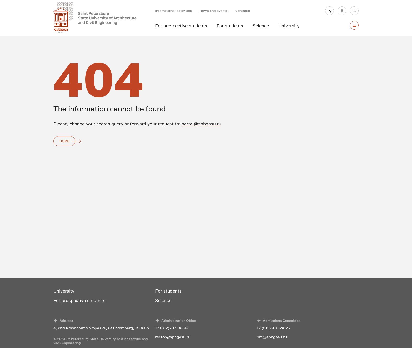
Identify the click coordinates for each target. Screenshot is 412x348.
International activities (173, 11)
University (288, 25)
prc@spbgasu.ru (272, 336)
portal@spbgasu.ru (201, 123)
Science (261, 25)
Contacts (242, 11)
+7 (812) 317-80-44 (172, 327)
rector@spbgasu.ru (173, 336)
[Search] (354, 10)
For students (230, 25)
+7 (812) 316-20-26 (273, 327)
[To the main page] (104, 18)
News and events (214, 11)
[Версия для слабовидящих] (342, 10)
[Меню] (354, 25)
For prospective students (181, 25)
